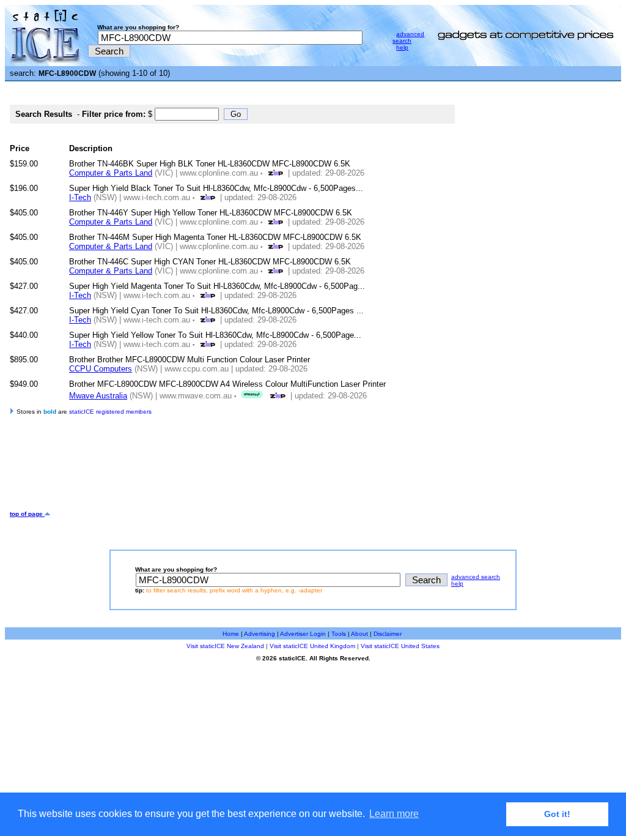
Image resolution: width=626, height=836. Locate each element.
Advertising (259, 633)
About (359, 633)
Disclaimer (388, 633)
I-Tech (80, 197)
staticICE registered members (110, 411)
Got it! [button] (557, 814)
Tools (338, 633)
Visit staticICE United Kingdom (312, 646)
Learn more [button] (394, 813)
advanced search (408, 37)
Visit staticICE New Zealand (225, 646)
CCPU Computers (100, 368)
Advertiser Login (303, 633)
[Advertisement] (232, 470)
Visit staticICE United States (400, 646)
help (402, 47)
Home (231, 633)
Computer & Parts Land (110, 172)
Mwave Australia (98, 395)
